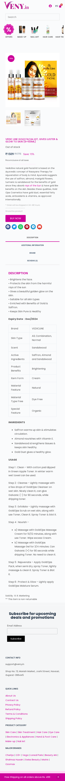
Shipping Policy (13, 718)
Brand (32, 253)
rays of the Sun (33, 185)
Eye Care (54, 732)
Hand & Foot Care (46, 736)
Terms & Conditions (16, 713)
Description (32, 237)
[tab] (32, 238)
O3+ (18, 755)
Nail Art (21, 741)
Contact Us (11, 700)
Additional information (32, 245)
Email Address (14, 625)
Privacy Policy (12, 704)
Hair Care (42, 732)
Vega (25, 755)
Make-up (10, 741)
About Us (10, 695)
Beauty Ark (51, 755)
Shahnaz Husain (14, 759)
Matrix (45, 759)
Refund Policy (12, 709)
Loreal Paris (36, 755)
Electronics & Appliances (20, 736)
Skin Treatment (26, 732)
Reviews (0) (32, 261)
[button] (8, 226)
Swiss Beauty (32, 759)
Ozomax (10, 764)
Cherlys (9, 755)
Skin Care (10, 732)
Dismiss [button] (58, 777)
